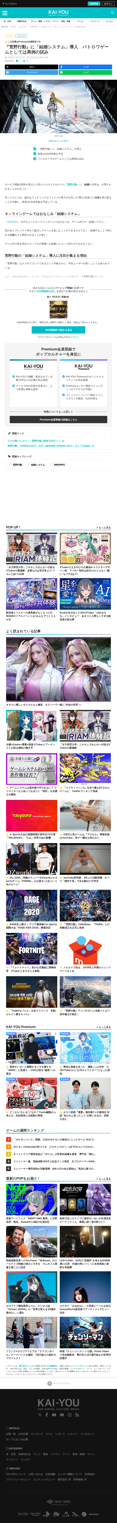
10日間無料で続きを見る (58, 329)
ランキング (37, 1433)
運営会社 (62, 1479)
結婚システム (38, 464)
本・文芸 (11, 1454)
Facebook (46, 1415)
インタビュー (87, 1433)
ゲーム (13, 27)
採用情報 (78, 1479)
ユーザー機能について (70, 1474)
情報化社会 (24, 1454)
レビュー (73, 1433)
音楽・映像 (79, 1454)
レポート (60, 1433)
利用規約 (90, 1474)
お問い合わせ (35, 1474)
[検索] (112, 12)
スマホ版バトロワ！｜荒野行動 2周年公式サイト (34, 440)
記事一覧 (11, 1433)
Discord (62, 1415)
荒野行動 (72, 184)
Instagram (70, 1415)
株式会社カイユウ (26, 1366)
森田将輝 (9, 61)
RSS (77, 1415)
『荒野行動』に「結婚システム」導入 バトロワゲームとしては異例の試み (57, 49)
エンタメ (26, 1459)
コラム (49, 1433)
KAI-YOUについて (16, 1474)
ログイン (108, 3)
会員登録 (94, 3)
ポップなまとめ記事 (17, 1439)
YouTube (54, 1415)
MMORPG (12, 221)
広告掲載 (50, 1474)
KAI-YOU (4, 27)
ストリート (12, 1459)
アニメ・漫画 (40, 1454)
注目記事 (23, 1433)
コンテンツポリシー (79, 1366)
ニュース (22, 27)
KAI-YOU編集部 (49, 1366)
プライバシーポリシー (18, 1479)
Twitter (40, 1415)
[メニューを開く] (4, 12)
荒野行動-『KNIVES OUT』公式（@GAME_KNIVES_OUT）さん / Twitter (48, 445)
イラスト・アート (60, 1454)
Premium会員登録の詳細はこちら (58, 419)
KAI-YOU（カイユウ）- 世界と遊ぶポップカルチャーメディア (58, 13)
